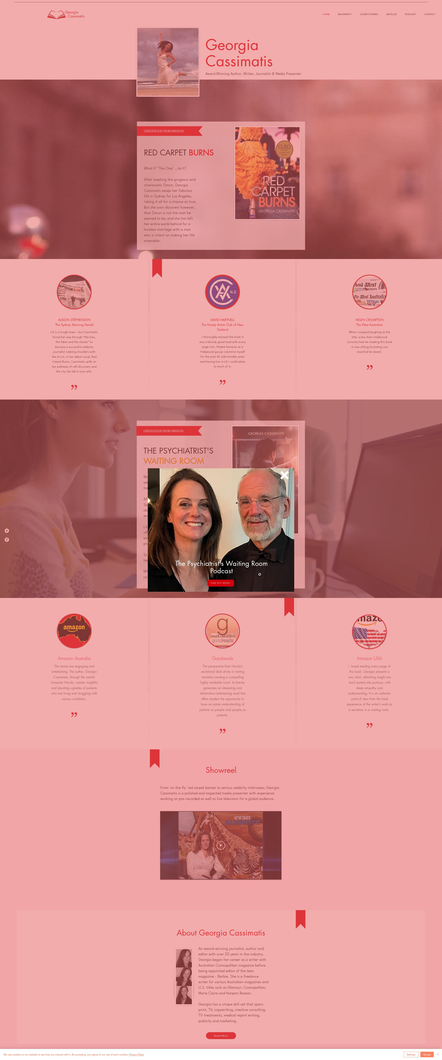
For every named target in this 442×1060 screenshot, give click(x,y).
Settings (411, 1054)
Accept (427, 1054)
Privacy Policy (136, 1054)
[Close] (438, 1054)
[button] (284, 475)
